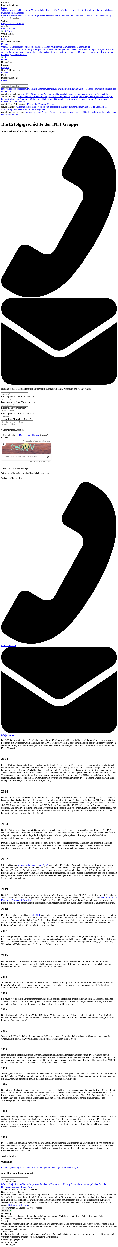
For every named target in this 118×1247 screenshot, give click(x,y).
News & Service (49, 112)
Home (10, 31)
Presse (4, 7)
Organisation (37, 94)
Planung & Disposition (51, 96)
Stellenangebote (38, 109)
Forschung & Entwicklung (13, 101)
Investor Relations (33, 112)
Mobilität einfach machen (29, 96)
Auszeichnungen (78, 94)
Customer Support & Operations (92, 99)
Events (50, 104)
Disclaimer (32, 89)
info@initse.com (8, 89)
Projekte (5, 39)
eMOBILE (36, 915)
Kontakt (4, 44)
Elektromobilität (49, 99)
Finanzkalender (109, 112)
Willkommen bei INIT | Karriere (31, 107)
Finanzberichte (95, 112)
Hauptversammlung (10, 114)
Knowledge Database (37, 104)
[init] (4, 31)
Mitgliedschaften (62, 94)
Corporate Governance (68, 112)
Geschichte (91, 94)
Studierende (101, 107)
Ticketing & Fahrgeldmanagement (78, 96)
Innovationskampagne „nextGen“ (33, 865)
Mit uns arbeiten (53, 107)
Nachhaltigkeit (103, 94)
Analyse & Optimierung (31, 99)
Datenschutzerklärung (48, 89)
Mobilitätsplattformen (67, 99)
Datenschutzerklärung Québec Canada (76, 89)
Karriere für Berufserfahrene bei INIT (78, 107)
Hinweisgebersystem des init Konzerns (18, 1187)
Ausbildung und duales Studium (16, 109)
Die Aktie (83, 112)
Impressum (22, 89)
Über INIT (26, 94)
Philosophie (49, 94)
